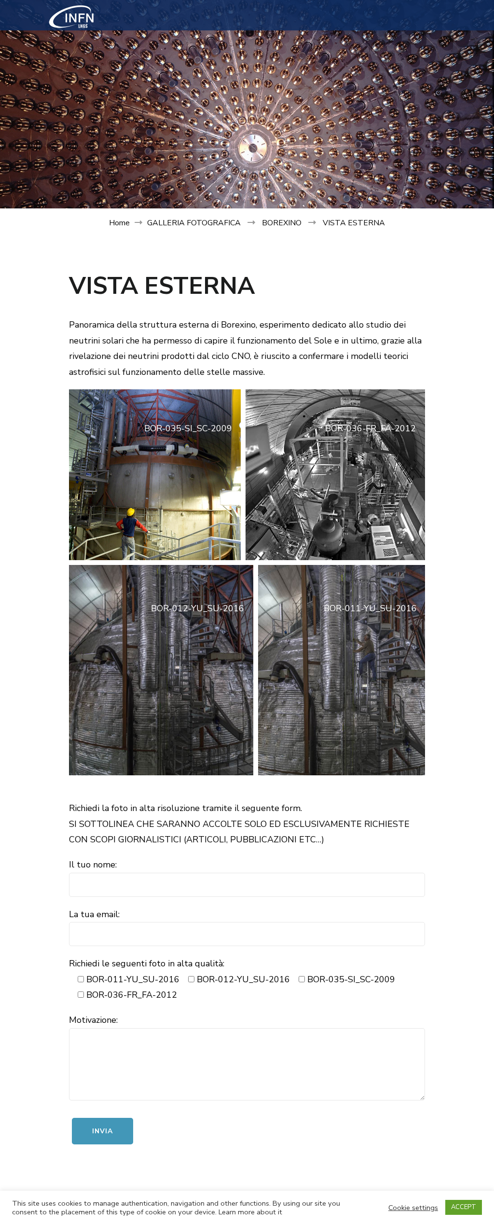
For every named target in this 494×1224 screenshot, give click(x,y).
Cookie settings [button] (413, 1207)
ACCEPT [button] (463, 1207)
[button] (155, 474)
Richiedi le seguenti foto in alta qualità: (146, 963)
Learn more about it (250, 1212)
